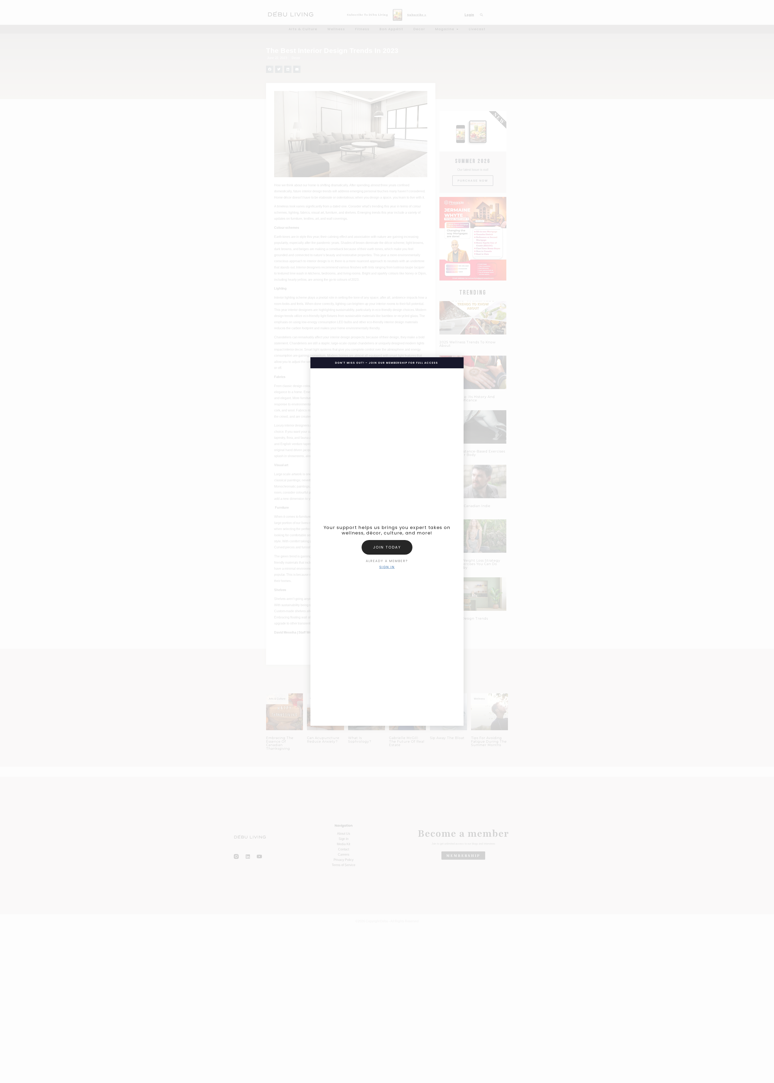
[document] (387, 541)
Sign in (387, 567)
